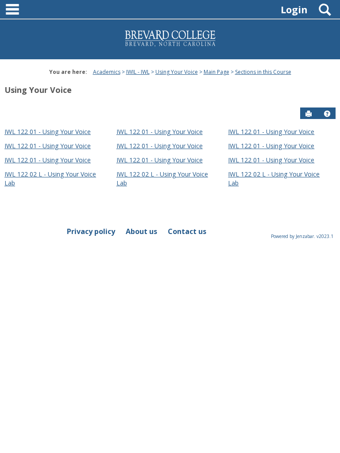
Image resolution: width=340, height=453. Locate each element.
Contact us (187, 231)
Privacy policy (91, 231)
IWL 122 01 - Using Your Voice (47, 131)
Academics (106, 72)
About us (141, 231)
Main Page (216, 72)
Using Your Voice (176, 72)
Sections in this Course (263, 72)
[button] (327, 113)
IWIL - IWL (138, 72)
